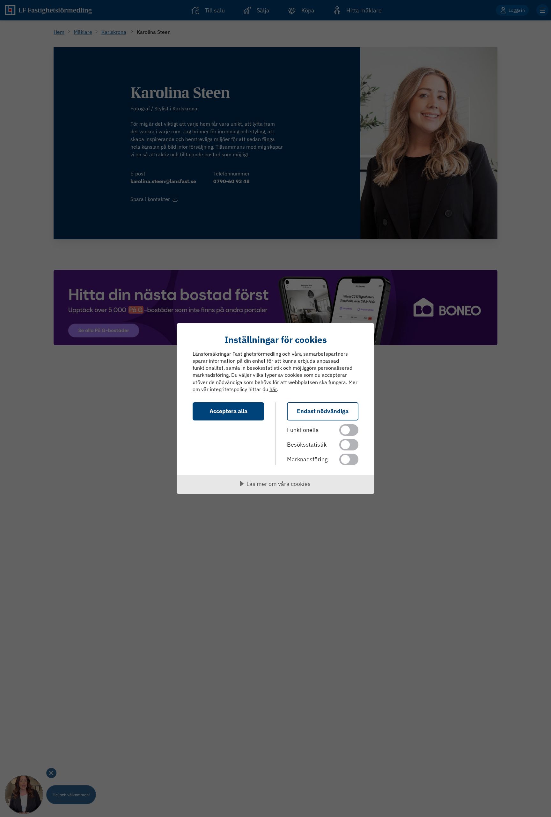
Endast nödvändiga (323, 411)
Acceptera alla (228, 411)
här (273, 389)
